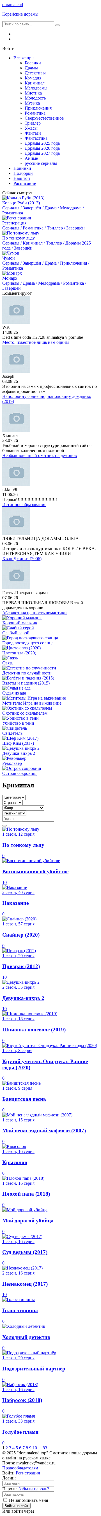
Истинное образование (24, 504)
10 (35, 1447)
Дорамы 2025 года (42, 143)
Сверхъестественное (44, 118)
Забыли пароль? (34, 1488)
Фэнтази (33, 133)
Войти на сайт (16, 1506)
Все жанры (24, 57)
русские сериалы (41, 163)
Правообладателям (20, 1468)
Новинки (22, 168)
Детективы (35, 73)
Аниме (31, 158)
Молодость (35, 98)
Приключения (38, 108)
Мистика (33, 93)
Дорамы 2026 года (42, 148)
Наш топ (21, 178)
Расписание (24, 183)
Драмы (31, 68)
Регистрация (28, 1473)
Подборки (23, 173)
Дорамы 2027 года (42, 153)
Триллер (33, 123)
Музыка (32, 103)
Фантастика (36, 138)
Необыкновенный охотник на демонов (39, 455)
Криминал (35, 83)
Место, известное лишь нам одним (35, 342)
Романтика (35, 113)
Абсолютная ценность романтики (34, 612)
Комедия (33, 78)
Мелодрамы (36, 88)
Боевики (33, 63)
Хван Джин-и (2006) (22, 558)
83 (45, 1447)
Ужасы (31, 128)
